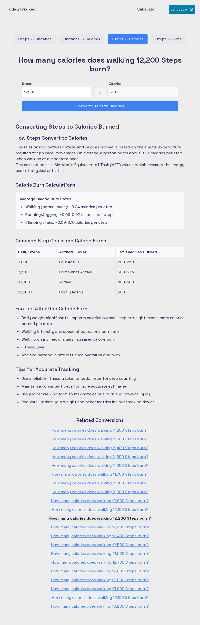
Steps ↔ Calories (128, 39)
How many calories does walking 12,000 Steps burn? (100, 500)
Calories (115, 83)
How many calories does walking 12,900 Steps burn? (100, 579)
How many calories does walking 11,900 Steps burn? (100, 491)
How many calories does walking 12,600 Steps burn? (100, 553)
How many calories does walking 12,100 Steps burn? (100, 509)
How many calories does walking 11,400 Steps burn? (100, 447)
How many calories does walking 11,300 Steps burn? (100, 439)
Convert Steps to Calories (100, 106)
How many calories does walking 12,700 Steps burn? (100, 562)
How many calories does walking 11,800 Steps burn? (100, 483)
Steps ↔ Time (168, 39)
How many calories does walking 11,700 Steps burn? (100, 474)
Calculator (146, 9)
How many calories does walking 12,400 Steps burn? (100, 535)
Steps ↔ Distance (35, 39)
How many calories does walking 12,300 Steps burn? (100, 527)
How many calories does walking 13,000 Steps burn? (100, 588)
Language (179, 9)
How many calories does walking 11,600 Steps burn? (100, 465)
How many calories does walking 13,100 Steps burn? (100, 597)
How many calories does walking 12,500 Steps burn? (100, 544)
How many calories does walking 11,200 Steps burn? (100, 430)
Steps (27, 83)
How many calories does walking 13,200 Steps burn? (100, 606)
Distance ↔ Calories (81, 39)
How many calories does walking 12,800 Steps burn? (100, 571)
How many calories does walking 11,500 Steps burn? (100, 456)
